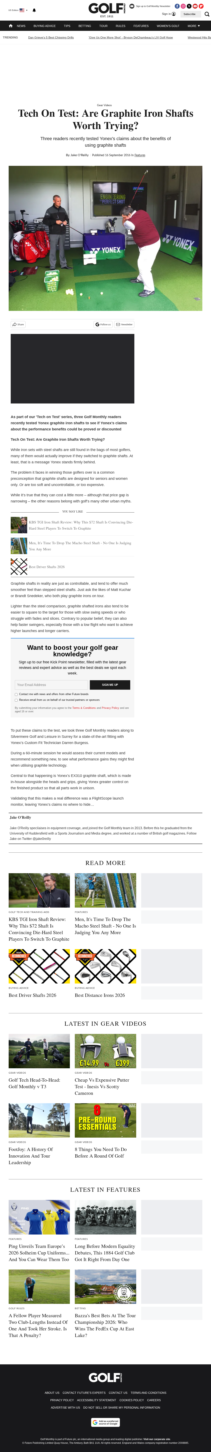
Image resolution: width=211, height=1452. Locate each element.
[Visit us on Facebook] (177, 6)
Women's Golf (168, 26)
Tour (103, 26)
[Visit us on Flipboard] (201, 6)
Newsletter (126, 324)
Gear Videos (104, 105)
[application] (72, 368)
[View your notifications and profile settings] (34, 10)
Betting (85, 26)
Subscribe (190, 14)
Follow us (105, 324)
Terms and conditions (148, 1392)
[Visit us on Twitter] (189, 6)
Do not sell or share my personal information (121, 1407)
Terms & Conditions (84, 707)
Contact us (118, 1392)
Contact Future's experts (84, 1392)
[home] (11, 26)
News (21, 26)
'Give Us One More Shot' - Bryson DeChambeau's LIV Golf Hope (131, 37)
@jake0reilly (42, 839)
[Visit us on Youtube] (195, 6)
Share (21, 324)
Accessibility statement (96, 1400)
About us (52, 1392)
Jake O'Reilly (79, 155)
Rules (120, 26)
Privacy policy (62, 1400)
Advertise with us (65, 1407)
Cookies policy (132, 1400)
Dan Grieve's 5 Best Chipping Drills (51, 37)
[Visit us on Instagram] (183, 6)
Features (141, 26)
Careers (154, 1400)
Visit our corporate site (156, 1439)
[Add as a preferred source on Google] (105, 1422)
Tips (67, 26)
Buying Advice (45, 26)
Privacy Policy (110, 707)
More (192, 26)
